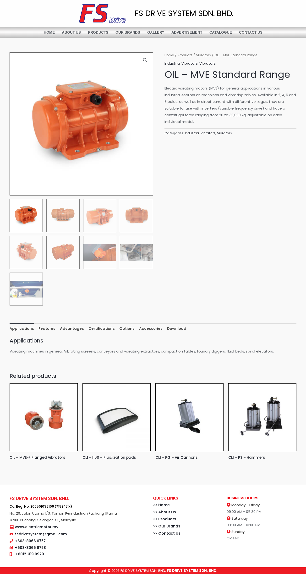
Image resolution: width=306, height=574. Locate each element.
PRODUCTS (98, 32)
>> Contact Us (166, 533)
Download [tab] (176, 328)
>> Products (164, 519)
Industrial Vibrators (181, 63)
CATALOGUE (220, 32)
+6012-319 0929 (30, 554)
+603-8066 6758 (30, 547)
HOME (49, 32)
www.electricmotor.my (36, 526)
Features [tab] (46, 328)
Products (185, 55)
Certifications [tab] (101, 328)
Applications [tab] (22, 328)
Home (169, 55)
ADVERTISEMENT (186, 32)
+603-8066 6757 (30, 540)
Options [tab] (127, 328)
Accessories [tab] (151, 328)
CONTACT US (250, 32)
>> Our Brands (166, 526)
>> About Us (164, 512)
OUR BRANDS (127, 32)
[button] (145, 60)
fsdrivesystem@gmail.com (41, 534)
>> (155, 505)
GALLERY (155, 32)
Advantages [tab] (72, 328)
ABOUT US (71, 32)
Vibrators (203, 55)
